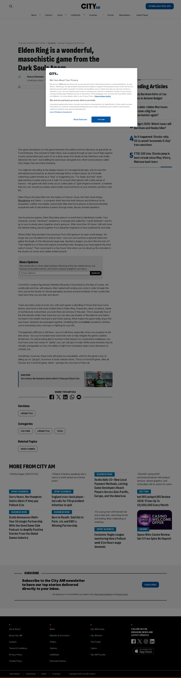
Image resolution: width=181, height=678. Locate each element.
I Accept (101, 119)
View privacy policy (102, 96)
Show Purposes (80, 119)
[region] (91, 97)
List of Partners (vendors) (61, 112)
